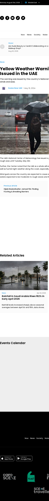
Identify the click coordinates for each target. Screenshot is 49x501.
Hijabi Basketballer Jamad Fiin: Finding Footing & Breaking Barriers (21, 190)
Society (37, 35)
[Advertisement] (24, 224)
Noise (45, 35)
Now (23, 35)
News (29, 35)
